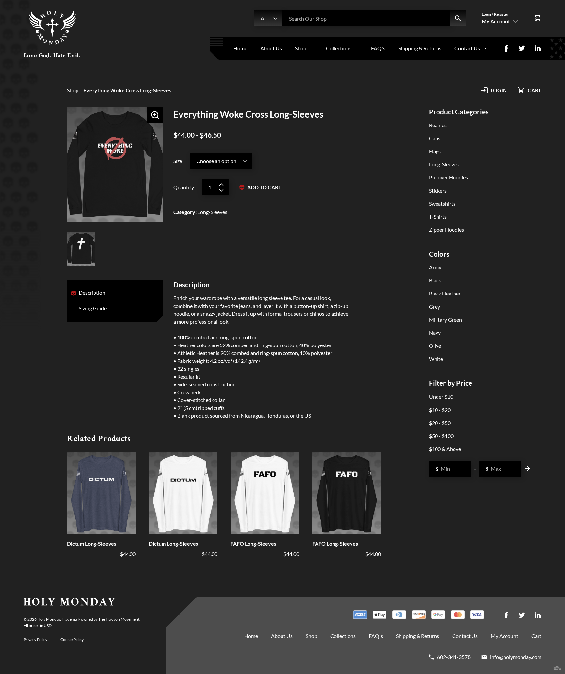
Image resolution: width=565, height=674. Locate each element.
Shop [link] (300, 48)
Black (435, 280)
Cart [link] (536, 636)
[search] (458, 18)
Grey (434, 306)
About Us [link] (271, 48)
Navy (435, 332)
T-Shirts (438, 216)
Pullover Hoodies (448, 177)
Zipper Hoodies (446, 230)
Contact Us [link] (467, 48)
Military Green (445, 319)
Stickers (438, 190)
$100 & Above (445, 449)
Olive (435, 346)
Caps (434, 138)
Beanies (438, 125)
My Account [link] (504, 636)
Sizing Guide (93, 308)
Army (435, 267)
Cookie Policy (72, 639)
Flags (435, 151)
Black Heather (445, 293)
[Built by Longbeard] (557, 668)
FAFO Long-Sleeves (253, 543)
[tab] (92, 293)
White (436, 359)
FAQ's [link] (378, 48)
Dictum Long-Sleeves (91, 543)
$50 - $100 (441, 436)
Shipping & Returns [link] (419, 48)
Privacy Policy (35, 639)
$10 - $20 (440, 410)
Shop (72, 90)
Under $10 (441, 397)
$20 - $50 (440, 423)
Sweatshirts (442, 203)
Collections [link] (338, 48)
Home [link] (240, 48)
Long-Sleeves (444, 164)
